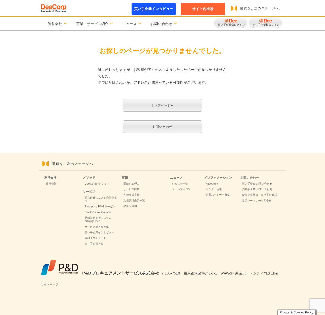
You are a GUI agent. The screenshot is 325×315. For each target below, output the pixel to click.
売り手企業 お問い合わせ (257, 189)
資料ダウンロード (95, 238)
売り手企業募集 (94, 243)
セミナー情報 (214, 189)
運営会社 (51, 183)
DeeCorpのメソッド (97, 183)
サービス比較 (131, 189)
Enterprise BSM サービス (100, 206)
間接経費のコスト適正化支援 (101, 199)
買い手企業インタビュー (154, 9)
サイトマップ (49, 284)
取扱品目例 (130, 206)
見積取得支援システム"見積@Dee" (98, 219)
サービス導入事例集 (97, 226)
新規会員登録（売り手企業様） (261, 194)
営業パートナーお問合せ (257, 200)
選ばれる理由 (131, 183)
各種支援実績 (131, 194)
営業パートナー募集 (218, 194)
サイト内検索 (203, 9)
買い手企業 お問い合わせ (257, 183)
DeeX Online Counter (98, 212)
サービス (89, 191)
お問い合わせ (162, 126)
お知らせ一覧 (180, 183)
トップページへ (162, 105)
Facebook (212, 183)
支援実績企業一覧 (134, 200)
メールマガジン (181, 189)
